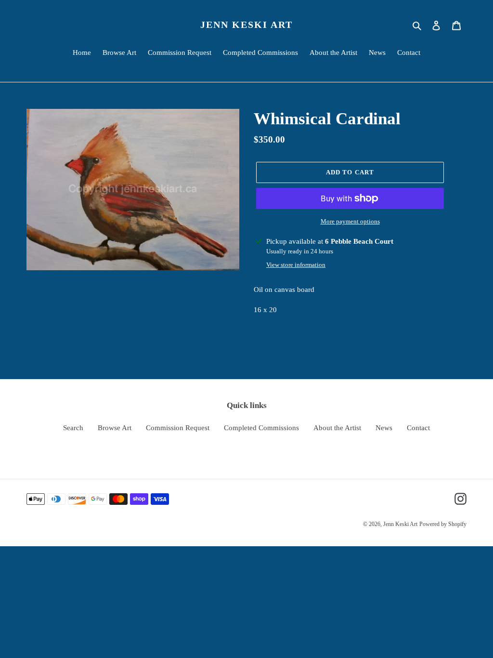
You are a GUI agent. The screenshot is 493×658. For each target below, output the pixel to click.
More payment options (350, 221)
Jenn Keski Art (246, 24)
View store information (295, 264)
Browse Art (114, 428)
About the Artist (337, 428)
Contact (418, 428)
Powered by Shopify (443, 524)
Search (73, 428)
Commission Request (177, 428)
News (384, 428)
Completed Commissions (261, 428)
